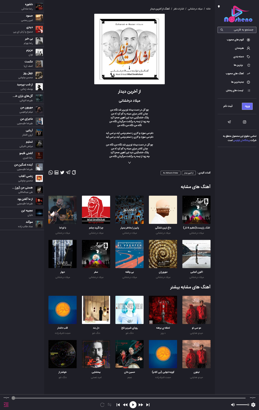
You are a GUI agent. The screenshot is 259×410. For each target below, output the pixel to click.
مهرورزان (163, 272)
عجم (129, 377)
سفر (96, 272)
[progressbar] (129, 398)
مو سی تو (196, 328)
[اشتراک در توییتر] (62, 174)
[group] (129, 402)
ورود (247, 106)
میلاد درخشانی (196, 233)
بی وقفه (129, 272)
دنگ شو (130, 333)
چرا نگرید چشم (96, 228)
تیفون (196, 372)
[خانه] (238, 14)
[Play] (133, 404)
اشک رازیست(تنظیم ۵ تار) (196, 228)
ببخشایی (96, 372)
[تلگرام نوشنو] (229, 122)
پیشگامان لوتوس (241, 140)
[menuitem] (237, 39)
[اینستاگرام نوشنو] (244, 122)
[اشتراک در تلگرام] (68, 174)
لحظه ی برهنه (163, 328)
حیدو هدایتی (196, 333)
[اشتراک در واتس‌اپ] (50, 174)
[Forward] (141, 405)
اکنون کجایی (196, 272)
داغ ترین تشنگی (163, 228)
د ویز (163, 333)
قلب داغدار (62, 328)
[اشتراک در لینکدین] (56, 174)
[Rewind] (125, 405)
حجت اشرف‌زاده (62, 333)
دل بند (96, 328)
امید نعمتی (96, 377)
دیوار (62, 272)
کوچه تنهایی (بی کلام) (163, 372)
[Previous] (118, 405)
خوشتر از (62, 372)
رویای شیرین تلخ (129, 328)
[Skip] (148, 405)
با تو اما (62, 228)
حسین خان (129, 372)
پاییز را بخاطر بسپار (129, 228)
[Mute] (233, 404)
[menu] (237, 105)
